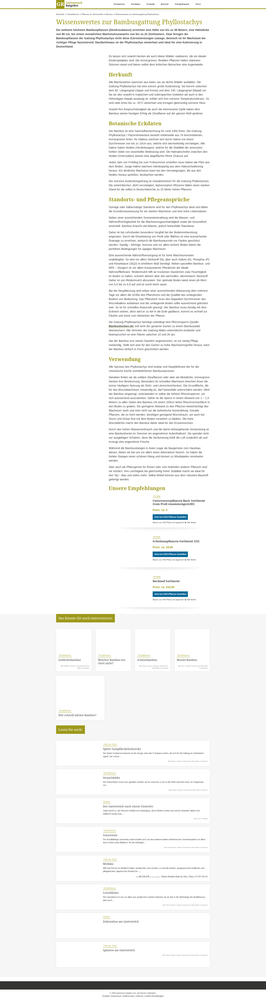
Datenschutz (128, 996)
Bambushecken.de (121, 326)
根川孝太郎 (144, 876)
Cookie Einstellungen (154, 996)
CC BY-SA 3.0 (201, 876)
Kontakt (106, 996)
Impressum (116, 996)
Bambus (109, 14)
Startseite (60, 14)
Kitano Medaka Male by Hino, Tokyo (177, 876)
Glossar (139, 996)
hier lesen (191, 522)
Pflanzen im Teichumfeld (92, 14)
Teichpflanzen (73, 14)
